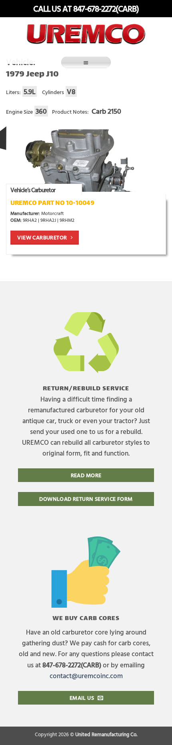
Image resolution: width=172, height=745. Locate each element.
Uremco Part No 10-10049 (52, 203)
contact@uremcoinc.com (86, 676)
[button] (86, 62)
